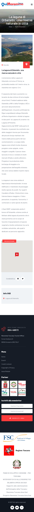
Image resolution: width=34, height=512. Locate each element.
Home (10, 27)
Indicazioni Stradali (9, 241)
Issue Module (5, 371)
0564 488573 (13, 330)
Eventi (3, 360)
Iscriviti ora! (18, 418)
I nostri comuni (6, 364)
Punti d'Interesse (20, 27)
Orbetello (6, 65)
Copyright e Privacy (8, 368)
